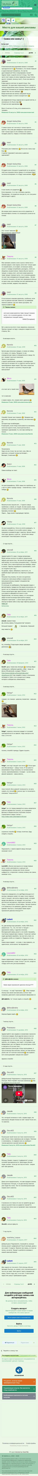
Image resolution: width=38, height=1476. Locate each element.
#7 (35, 225)
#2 (35, 122)
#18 (35, 550)
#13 (35, 443)
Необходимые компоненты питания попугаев (16, 1396)
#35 (35, 1008)
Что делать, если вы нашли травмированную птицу (13, 1382)
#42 (35, 1197)
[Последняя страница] (35, 52)
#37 (35, 1073)
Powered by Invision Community (19, 1445)
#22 (35, 693)
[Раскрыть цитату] (4, 307)
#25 (35, 760)
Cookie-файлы (31, 1443)
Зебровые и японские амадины (23, 46)
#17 (35, 522)
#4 (35, 165)
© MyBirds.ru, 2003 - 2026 (10, 1456)
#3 (35, 143)
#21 (35, 661)
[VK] (8, 20)
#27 (35, 803)
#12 (35, 412)
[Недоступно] (9, 241)
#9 (35, 293)
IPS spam (12, 1452)
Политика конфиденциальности (13, 1443)
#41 (35, 1176)
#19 (35, 615)
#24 (35, 745)
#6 (35, 206)
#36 (35, 1028)
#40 (35, 1155)
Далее (31, 53)
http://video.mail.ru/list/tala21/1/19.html (14, 816)
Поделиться (10, 1342)
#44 (35, 1238)
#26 (35, 783)
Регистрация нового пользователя (19, 1317)
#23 (35, 726)
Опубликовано (17, 62)
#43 (35, 1218)
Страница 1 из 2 (19, 53)
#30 (35, 860)
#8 (35, 257)
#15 (35, 480)
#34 (35, 973)
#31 (35, 888)
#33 (35, 954)
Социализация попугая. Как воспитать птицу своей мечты (17, 1389)
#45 (35, 1262)
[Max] (3, 20)
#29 (35, 843)
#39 (35, 1131)
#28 (35, 826)
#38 (35, 1112)
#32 (35, 920)
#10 (35, 345)
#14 (35, 465)
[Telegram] (13, 20)
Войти (19, 1331)
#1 (35, 61)
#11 (35, 379)
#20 (35, 639)
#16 (35, 499)
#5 (35, 184)
